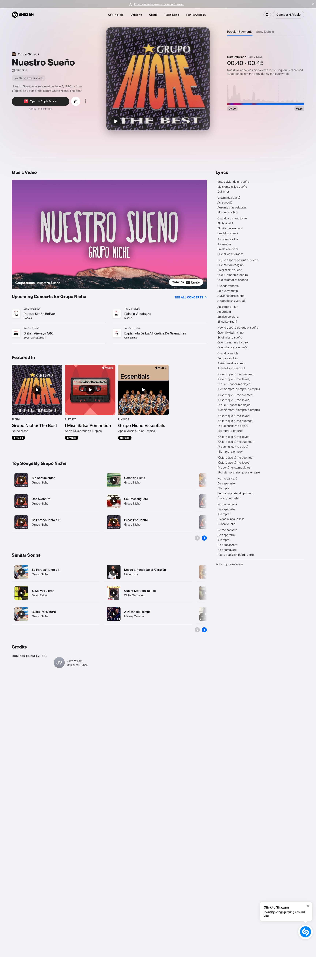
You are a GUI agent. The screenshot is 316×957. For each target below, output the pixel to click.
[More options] (85, 101)
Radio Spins (172, 14)
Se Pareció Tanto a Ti (46, 520)
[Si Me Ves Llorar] (21, 593)
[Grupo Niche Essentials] (143, 402)
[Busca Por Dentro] (148, 522)
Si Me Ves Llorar (43, 591)
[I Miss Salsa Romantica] (90, 402)
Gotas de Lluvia (134, 478)
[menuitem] (116, 14)
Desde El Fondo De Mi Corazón (145, 569)
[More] (94, 480)
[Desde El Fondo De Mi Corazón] (113, 572)
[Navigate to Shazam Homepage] (23, 15)
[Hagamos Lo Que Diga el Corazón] (206, 522)
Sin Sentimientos (43, 478)
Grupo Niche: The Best (67, 91)
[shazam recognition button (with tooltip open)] (305, 931)
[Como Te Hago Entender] (206, 593)
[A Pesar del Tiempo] (113, 614)
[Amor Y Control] (206, 614)
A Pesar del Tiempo (137, 612)
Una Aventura (41, 499)
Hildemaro (131, 574)
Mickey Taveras (134, 616)
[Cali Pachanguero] (148, 501)
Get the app (116, 14)
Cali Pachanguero (136, 499)
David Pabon (40, 595)
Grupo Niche (40, 482)
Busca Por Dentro (136, 520)
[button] (313, 3)
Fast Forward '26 (196, 14)
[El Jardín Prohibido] (206, 572)
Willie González (134, 595)
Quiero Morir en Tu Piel (140, 591)
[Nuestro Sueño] (115, 121)
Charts (153, 14)
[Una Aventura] (55, 501)
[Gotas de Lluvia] (148, 480)
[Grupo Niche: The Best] (37, 402)
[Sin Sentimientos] (55, 480)
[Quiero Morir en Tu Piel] (113, 593)
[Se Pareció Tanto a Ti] (55, 522)
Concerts (136, 14)
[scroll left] (197, 538)
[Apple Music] (18, 438)
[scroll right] (204, 538)
